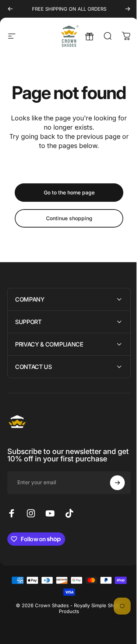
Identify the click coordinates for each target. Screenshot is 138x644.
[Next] (128, 9)
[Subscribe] (112, 482)
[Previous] (10, 9)
